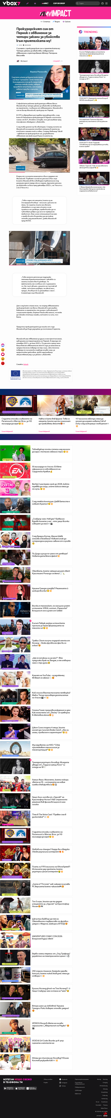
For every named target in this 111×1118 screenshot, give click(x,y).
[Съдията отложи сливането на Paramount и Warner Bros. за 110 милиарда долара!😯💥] (18, 405)
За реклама (104, 1102)
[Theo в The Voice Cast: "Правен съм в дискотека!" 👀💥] (15, 818)
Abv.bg (99, 1079)
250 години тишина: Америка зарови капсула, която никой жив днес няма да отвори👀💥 (50, 973)
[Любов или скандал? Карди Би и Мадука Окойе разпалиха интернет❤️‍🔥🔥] (15, 853)
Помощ (105, 1105)
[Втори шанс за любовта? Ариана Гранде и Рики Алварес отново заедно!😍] (15, 1010)
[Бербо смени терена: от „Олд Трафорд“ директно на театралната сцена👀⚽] (15, 957)
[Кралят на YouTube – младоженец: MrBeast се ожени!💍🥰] (15, 679)
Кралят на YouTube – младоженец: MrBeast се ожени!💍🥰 (48, 676)
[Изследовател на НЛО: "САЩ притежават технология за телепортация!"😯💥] (15, 749)
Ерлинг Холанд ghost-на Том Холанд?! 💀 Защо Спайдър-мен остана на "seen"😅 (51, 989)
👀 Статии (45, 21)
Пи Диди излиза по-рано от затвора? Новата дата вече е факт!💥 (50, 554)
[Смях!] (3, 350)
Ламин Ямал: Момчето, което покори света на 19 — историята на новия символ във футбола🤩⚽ (50, 782)
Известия (78, 1093)
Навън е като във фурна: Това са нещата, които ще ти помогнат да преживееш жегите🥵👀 (54, 421)
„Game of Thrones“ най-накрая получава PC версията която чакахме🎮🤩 (51, 885)
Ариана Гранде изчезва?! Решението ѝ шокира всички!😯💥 (50, 589)
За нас (97, 1102)
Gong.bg (105, 1082)
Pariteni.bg (105, 1098)
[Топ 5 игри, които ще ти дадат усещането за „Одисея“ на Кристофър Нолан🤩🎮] (15, 905)
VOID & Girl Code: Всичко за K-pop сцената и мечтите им (48, 1041)
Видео (57, 21)
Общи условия (48, 1079)
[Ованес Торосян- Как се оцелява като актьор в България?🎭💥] (94, 157)
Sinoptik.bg (104, 1092)
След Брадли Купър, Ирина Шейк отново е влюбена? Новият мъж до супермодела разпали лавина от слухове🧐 (51, 540)
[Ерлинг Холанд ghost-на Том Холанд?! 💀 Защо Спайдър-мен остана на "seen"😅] (15, 992)
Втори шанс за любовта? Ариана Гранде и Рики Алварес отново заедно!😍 (50, 1008)
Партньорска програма (82, 1079)
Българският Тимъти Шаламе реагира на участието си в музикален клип (93, 121)
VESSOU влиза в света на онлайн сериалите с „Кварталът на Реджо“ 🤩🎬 (50, 1025)
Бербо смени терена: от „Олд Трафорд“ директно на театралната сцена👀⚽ (51, 954)
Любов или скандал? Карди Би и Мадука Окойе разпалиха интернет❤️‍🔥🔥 (50, 850)
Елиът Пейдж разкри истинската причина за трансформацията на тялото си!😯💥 (92, 54)
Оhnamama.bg (104, 1085)
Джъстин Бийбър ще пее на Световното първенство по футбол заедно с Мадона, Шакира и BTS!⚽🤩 (50, 921)
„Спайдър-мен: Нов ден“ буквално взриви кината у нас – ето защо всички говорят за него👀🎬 (50, 521)
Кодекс (46, 1082)
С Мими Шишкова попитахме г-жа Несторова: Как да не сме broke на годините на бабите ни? (92, 189)
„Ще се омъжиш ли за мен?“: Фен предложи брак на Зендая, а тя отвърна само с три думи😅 (51, 660)
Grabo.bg (105, 1095)
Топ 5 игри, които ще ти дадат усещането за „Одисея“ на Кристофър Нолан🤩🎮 (50, 903)
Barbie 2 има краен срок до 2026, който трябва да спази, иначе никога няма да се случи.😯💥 (50, 486)
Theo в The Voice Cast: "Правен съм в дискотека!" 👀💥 (49, 815)
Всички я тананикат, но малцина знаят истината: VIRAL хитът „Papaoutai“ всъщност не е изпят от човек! (51, 608)
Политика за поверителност (80, 1083)
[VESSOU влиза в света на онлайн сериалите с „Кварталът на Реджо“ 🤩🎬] (15, 1027)
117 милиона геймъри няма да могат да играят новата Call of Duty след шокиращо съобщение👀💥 (92, 422)
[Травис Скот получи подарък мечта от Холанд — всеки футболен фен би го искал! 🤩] (15, 644)
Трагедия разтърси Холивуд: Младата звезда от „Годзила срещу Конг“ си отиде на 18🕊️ (93, 77)
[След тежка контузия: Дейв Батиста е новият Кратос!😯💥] (15, 505)
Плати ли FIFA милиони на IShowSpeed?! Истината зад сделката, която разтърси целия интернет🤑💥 (51, 869)
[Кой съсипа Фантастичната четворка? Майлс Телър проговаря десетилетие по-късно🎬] (15, 696)
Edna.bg (105, 1089)
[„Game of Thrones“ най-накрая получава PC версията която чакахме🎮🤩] (15, 888)
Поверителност (80, 1087)
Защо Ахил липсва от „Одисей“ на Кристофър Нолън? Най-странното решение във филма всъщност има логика (49, 801)
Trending (91, 31)
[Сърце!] (3, 354)
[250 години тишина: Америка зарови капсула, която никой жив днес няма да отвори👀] (15, 975)
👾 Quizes (67, 21)
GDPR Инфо (78, 1090)
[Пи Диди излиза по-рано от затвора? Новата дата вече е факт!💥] (15, 557)
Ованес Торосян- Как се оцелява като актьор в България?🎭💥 (93, 167)
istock (25, 364)
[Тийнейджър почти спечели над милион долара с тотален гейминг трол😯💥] (15, 453)
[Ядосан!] (3, 363)
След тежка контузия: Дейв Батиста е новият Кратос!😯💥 (51, 502)
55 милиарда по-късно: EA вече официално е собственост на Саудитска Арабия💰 (46, 469)
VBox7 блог (104, 1108)
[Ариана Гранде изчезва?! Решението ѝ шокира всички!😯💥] (15, 592)
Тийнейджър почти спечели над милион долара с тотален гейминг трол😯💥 (51, 450)
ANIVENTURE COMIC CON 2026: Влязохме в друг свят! (47, 937)
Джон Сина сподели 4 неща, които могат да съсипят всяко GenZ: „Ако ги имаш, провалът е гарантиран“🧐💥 (50, 730)
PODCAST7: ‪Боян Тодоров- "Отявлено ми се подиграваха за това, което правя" (93, 144)
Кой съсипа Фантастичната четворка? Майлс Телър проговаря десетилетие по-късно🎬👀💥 (51, 695)
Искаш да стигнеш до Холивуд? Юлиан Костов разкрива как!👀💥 (50, 1059)
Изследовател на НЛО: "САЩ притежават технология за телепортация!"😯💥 (46, 747)
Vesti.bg (105, 1079)
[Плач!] (3, 359)
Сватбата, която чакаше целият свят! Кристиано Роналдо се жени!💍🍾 (51, 572)
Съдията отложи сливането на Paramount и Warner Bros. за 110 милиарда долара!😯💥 (17, 421)
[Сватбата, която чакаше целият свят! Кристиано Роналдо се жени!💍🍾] (15, 575)
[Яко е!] (3, 345)
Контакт (98, 1105)
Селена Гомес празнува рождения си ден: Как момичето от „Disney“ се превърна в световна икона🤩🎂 (51, 712)
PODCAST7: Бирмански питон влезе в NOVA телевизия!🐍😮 (93, 99)
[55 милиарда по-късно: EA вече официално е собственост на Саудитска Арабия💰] (15, 470)
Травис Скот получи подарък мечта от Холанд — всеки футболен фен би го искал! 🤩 (51, 643)
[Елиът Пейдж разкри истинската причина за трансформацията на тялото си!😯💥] (94, 43)
